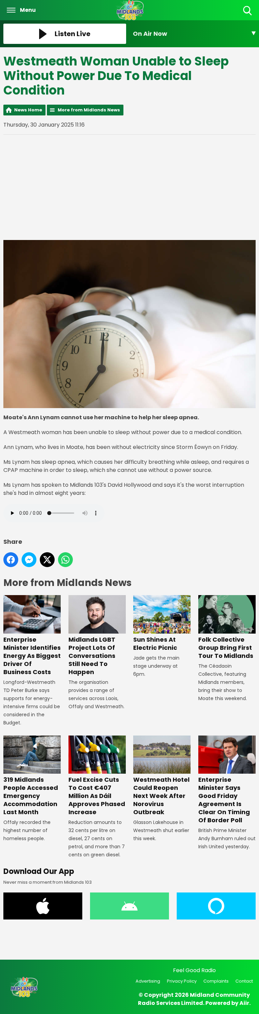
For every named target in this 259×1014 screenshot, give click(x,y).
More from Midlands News (89, 110)
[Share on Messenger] (29, 559)
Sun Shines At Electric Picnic (155, 643)
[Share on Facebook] (10, 559)
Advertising (148, 981)
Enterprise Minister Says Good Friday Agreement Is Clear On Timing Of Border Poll (224, 799)
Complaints (216, 981)
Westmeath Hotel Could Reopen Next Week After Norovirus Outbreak (161, 795)
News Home (28, 110)
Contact (244, 981)
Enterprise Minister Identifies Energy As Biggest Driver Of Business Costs (32, 655)
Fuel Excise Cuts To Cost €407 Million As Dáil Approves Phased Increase (96, 795)
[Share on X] (47, 559)
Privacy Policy (182, 981)
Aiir (244, 1003)
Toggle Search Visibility (248, 15)
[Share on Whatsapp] (65, 559)
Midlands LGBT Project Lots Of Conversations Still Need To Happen (91, 655)
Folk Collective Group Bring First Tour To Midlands (225, 647)
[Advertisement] (129, 187)
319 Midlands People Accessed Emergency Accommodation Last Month (30, 795)
